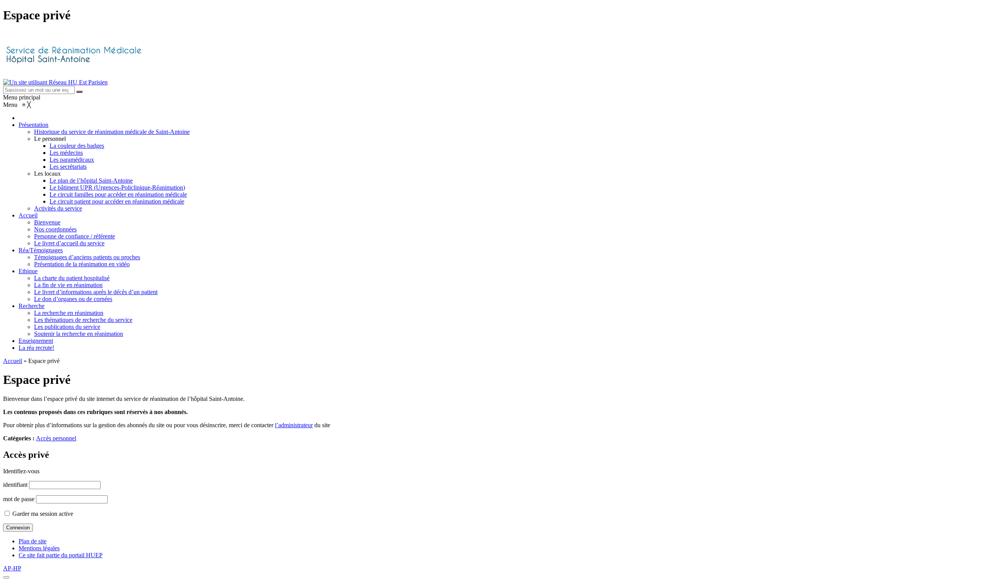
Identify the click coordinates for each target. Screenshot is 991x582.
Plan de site (32, 541)
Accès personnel (56, 438)
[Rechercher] (79, 92)
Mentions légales (39, 548)
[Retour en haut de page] (6, 577)
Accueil (12, 361)
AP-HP (12, 568)
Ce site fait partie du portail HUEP (61, 555)
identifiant (15, 484)
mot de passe (18, 499)
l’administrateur (294, 425)
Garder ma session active (42, 513)
